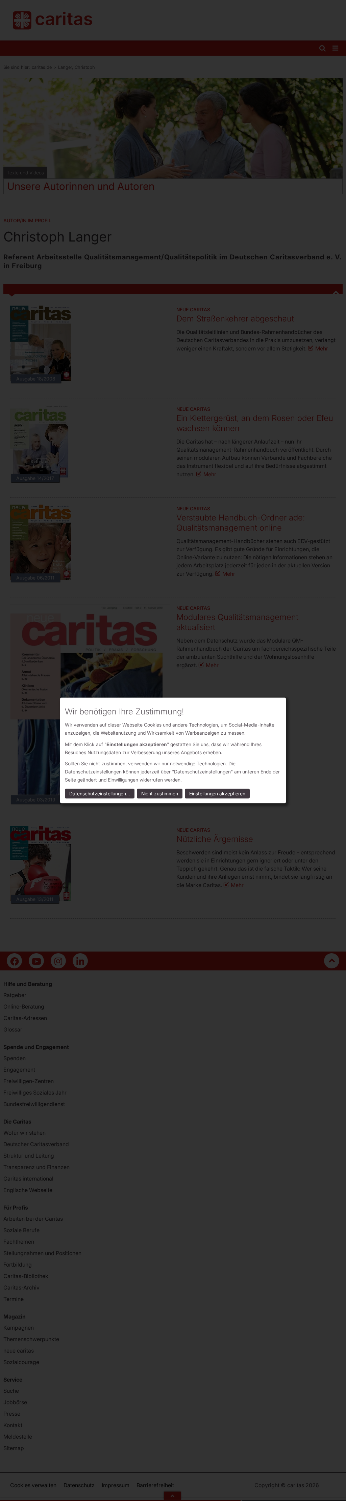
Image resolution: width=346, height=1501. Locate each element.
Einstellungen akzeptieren (217, 794)
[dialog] (173, 750)
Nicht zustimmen (159, 794)
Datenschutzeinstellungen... (99, 794)
